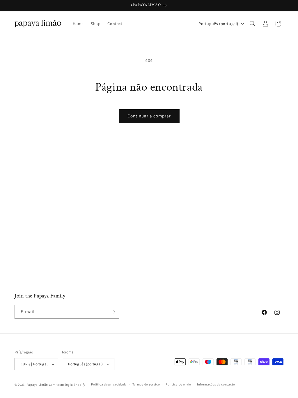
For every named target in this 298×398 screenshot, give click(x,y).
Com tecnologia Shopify (67, 385)
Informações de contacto (216, 384)
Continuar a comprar (149, 116)
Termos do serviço (146, 384)
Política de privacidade (109, 384)
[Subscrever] (112, 312)
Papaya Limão (37, 385)
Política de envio (178, 384)
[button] (252, 23)
